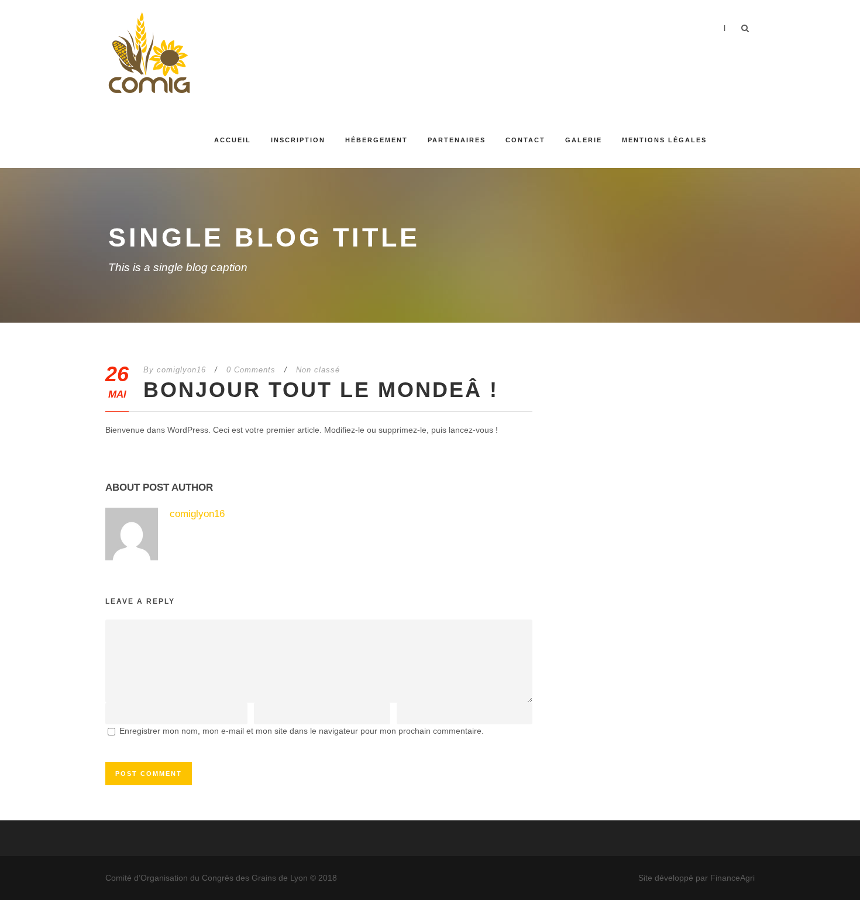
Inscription (298, 139)
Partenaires (457, 139)
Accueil (232, 139)
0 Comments (251, 369)
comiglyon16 (181, 369)
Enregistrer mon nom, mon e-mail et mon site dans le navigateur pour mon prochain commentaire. (301, 730)
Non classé (318, 369)
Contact (525, 139)
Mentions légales (664, 139)
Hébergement (376, 139)
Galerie (583, 139)
